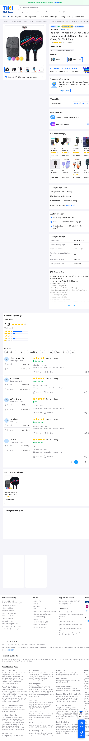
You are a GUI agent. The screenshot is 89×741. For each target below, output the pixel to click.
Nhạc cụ (70, 716)
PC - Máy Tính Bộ (64, 702)
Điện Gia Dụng (7, 733)
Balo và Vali (60, 670)
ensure (40, 659)
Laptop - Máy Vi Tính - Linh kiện (68, 694)
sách (58, 12)
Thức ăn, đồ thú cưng (11, 700)
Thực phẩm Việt (18, 691)
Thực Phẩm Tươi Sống (10, 687)
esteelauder (15, 659)
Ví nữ (48, 725)
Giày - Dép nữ (34, 700)
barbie (30, 659)
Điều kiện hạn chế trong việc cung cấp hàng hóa (71, 615)
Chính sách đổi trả (7, 618)
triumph (75, 659)
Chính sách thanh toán (66, 619)
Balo (57, 673)
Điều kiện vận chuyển (39, 627)
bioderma (51, 659)
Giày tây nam (42, 714)
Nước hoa (9, 728)
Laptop (74, 702)
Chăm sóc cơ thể (11, 721)
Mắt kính (73, 681)
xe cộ (31, 12)
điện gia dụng (23, 12)
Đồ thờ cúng (63, 716)
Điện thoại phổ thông (11, 709)
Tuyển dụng (36, 606)
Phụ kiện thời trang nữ (63, 681)
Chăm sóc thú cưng (62, 724)
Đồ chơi (21, 673)
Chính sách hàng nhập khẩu (10, 624)
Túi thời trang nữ (35, 723)
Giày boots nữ (36, 706)
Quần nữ (42, 673)
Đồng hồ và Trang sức (64, 686)
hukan (17, 661)
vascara (4, 659)
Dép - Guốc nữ (42, 702)
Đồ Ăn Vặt (63, 729)
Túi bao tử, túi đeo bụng (45, 735)
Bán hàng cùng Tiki (65, 603)
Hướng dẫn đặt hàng (8, 610)
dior (9, 659)
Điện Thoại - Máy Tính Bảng (12, 705)
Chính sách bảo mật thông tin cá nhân (44, 611)
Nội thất (65, 711)
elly (56, 659)
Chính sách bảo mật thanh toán (42, 609)
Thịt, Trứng (11, 689)
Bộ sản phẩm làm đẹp (13, 728)
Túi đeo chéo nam (40, 733)
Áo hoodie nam (37, 689)
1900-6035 (10, 601)
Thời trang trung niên (39, 680)
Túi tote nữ (40, 727)
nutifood (82, 659)
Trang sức (59, 688)
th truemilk (23, 659)
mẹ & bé (37, 12)
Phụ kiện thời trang (63, 678)
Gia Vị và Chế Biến (65, 728)
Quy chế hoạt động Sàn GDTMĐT (69, 601)
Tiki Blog (35, 603)
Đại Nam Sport (64, 29)
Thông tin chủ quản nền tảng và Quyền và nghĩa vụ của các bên (71, 633)
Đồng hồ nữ (67, 688)
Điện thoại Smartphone (9, 708)
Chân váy (42, 676)
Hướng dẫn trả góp (7, 621)
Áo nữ (31, 673)
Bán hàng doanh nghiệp (40, 624)
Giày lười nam (33, 714)
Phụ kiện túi (48, 727)
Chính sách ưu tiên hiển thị (67, 621)
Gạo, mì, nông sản (11, 695)
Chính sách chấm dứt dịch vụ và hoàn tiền (70, 629)
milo (60, 659)
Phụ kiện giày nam (38, 717)
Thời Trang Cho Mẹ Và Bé (10, 673)
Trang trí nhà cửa (61, 708)
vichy (21, 661)
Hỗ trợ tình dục (17, 728)
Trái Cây (4, 689)
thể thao (64, 12)
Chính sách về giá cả (65, 612)
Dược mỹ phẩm (19, 729)
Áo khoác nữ (44, 674)
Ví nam (31, 733)
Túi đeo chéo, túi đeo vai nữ (37, 725)
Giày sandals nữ (40, 704)
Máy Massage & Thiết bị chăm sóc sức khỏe (14, 721)
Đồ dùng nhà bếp (7, 736)
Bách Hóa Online (62, 722)
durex (45, 659)
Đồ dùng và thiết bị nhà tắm (69, 713)
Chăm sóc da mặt (7, 717)
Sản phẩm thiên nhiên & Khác (13, 723)
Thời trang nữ (34, 670)
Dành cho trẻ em (11, 698)
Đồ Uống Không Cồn (67, 731)
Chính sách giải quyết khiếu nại (42, 614)
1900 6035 (10, 650)
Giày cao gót (33, 702)
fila (25, 661)
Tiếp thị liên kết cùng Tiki (40, 622)
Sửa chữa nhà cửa (65, 709)
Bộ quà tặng (65, 733)
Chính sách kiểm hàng (8, 616)
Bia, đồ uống (8, 696)
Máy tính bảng (10, 711)
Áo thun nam (33, 686)
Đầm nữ (36, 673)
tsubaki (29, 661)
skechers (65, 659)
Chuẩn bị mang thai (12, 683)
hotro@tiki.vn (18, 626)
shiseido (4, 661)
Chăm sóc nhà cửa (13, 702)
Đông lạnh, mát (15, 693)
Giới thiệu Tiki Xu (38, 619)
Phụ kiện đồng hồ (65, 690)
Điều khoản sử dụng (39, 617)
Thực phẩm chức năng (12, 719)
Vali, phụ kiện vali (75, 674)
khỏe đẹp (45, 12)
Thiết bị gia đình (18, 736)
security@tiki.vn (17, 629)
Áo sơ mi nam (41, 688)
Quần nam (41, 686)
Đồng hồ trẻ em (76, 690)
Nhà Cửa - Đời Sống (63, 705)
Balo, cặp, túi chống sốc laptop (68, 673)
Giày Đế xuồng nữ (41, 708)
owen (35, 659)
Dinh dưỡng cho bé (11, 678)
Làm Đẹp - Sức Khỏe (9, 715)
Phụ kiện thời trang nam (68, 681)
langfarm (11, 661)
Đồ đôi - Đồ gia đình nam (43, 691)
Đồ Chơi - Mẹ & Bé (8, 670)
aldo (71, 659)
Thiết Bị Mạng (67, 700)
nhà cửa (53, 12)
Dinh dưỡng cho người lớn (13, 680)
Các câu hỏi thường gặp (9, 605)
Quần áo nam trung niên (40, 695)
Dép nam (39, 715)
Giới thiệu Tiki (37, 601)
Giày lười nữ (45, 706)
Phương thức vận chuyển (9, 613)
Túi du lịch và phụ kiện (67, 673)
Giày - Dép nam (35, 711)
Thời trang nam (34, 684)
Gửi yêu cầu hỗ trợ (7, 608)
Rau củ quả (8, 691)
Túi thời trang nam (36, 731)
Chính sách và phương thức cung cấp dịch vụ (70, 625)
